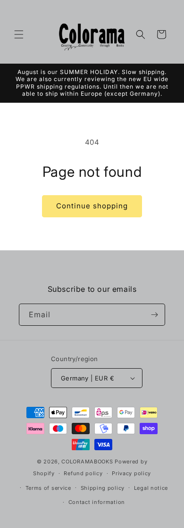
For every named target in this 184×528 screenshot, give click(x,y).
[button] (18, 34)
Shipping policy (103, 488)
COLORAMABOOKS (87, 461)
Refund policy (83, 473)
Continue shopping (92, 205)
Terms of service (48, 488)
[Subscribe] (154, 315)
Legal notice (151, 488)
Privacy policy (131, 473)
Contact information (96, 502)
